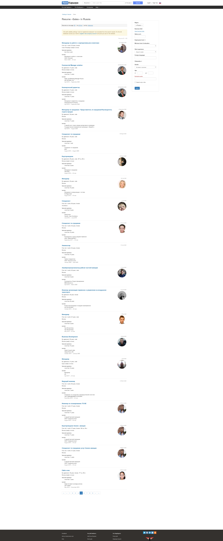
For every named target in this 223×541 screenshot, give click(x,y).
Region (137, 22)
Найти (137, 88)
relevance (90, 25)
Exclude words (139, 76)
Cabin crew (66, 470)
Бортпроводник (67, 156)
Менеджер (65, 179)
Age (136, 70)
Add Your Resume (91, 536)
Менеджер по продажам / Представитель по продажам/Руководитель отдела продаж (87, 111)
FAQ (63, 539)
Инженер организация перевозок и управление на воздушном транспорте (84, 291)
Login (149, 3)
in (128, 3)
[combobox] (145, 57)
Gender (137, 64)
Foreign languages (140, 55)
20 (74, 25)
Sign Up (155, 3)
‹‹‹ (63, 493)
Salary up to (138, 34)
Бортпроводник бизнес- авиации (73, 426)
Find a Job (89, 539)
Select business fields (139, 31)
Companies (90, 7)
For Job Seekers (66, 7)
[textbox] (137, 57)
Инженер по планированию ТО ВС (74, 403)
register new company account (88, 33)
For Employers (79, 7)
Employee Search (117, 539)
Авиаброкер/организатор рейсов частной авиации (80, 268)
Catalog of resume (66, 14)
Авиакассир (66, 245)
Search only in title (141, 82)
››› (98, 493)
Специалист (66, 201)
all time (80, 25)
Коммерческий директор (71, 87)
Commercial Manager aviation (72, 65)
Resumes (87, 3)
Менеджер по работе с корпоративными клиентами (80, 43)
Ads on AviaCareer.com (68, 536)
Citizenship (138, 61)
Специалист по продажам (71, 134)
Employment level (139, 40)
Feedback (64, 533)
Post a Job (115, 536)
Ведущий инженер (68, 381)
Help (97, 7)
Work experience (139, 49)
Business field (138, 29)
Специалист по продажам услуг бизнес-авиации (79, 448)
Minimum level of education (142, 43)
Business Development (70, 337)
